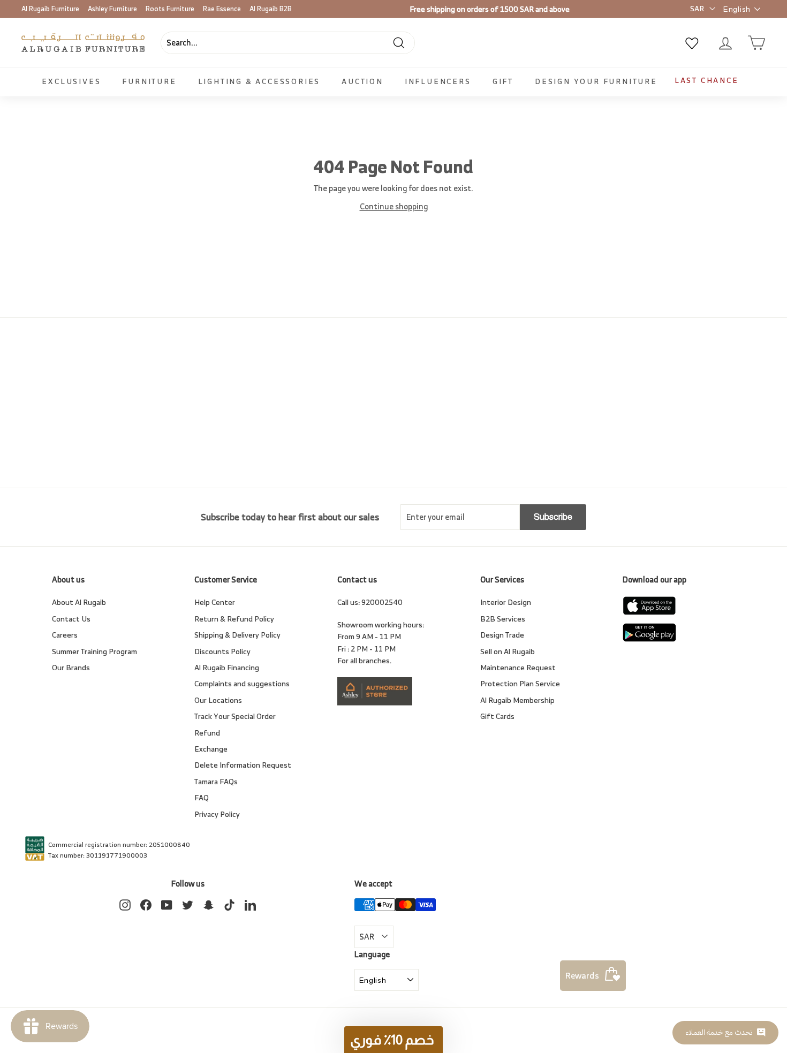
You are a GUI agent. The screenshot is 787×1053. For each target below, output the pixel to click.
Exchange (211, 748)
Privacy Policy (217, 814)
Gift (503, 81)
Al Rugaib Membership (517, 700)
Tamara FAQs (216, 781)
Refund (207, 732)
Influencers (438, 81)
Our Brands (71, 667)
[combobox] (287, 43)
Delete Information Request (242, 764)
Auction (362, 81)
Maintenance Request (518, 667)
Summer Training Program (94, 651)
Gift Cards (497, 716)
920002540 (382, 602)
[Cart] (756, 42)
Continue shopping (394, 206)
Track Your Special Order (235, 716)
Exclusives (71, 81)
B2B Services (502, 618)
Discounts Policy (222, 651)
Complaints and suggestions (242, 683)
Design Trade (502, 634)
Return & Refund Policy (234, 618)
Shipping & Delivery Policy (237, 634)
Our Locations (218, 700)
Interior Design (505, 602)
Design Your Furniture (596, 81)
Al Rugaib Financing (226, 667)
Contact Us (71, 618)
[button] (393, 1039)
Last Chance (707, 80)
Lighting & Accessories (259, 81)
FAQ (201, 797)
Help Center (214, 602)
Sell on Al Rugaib (507, 651)
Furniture (149, 81)
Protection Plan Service (520, 683)
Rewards (582, 975)
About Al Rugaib (79, 602)
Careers (65, 634)
